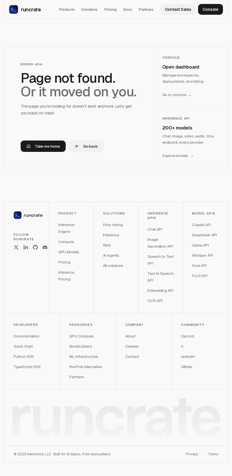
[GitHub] (35, 247)
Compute (66, 241)
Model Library (80, 346)
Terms (213, 454)
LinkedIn (188, 356)
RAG (107, 245)
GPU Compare (81, 336)
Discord (187, 336)
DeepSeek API (204, 234)
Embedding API (160, 290)
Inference (111, 234)
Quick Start (23, 346)
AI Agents (111, 255)
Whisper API (202, 255)
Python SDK (24, 356)
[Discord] (45, 247)
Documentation (27, 336)
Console (210, 9)
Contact (132, 356)
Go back (90, 146)
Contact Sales (178, 9)
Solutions (89, 9)
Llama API (200, 245)
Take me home (47, 146)
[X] (16, 247)
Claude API (201, 224)
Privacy (192, 454)
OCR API (154, 300)
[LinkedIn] (25, 247)
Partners (146, 9)
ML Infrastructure (83, 356)
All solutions (113, 265)
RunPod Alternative (85, 366)
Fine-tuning (113, 224)
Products (67, 9)
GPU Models (68, 251)
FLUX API (199, 275)
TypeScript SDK (27, 366)
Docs (127, 9)
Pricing (110, 9)
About (130, 336)
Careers (132, 346)
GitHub (186, 366)
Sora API (199, 265)
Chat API (154, 229)
